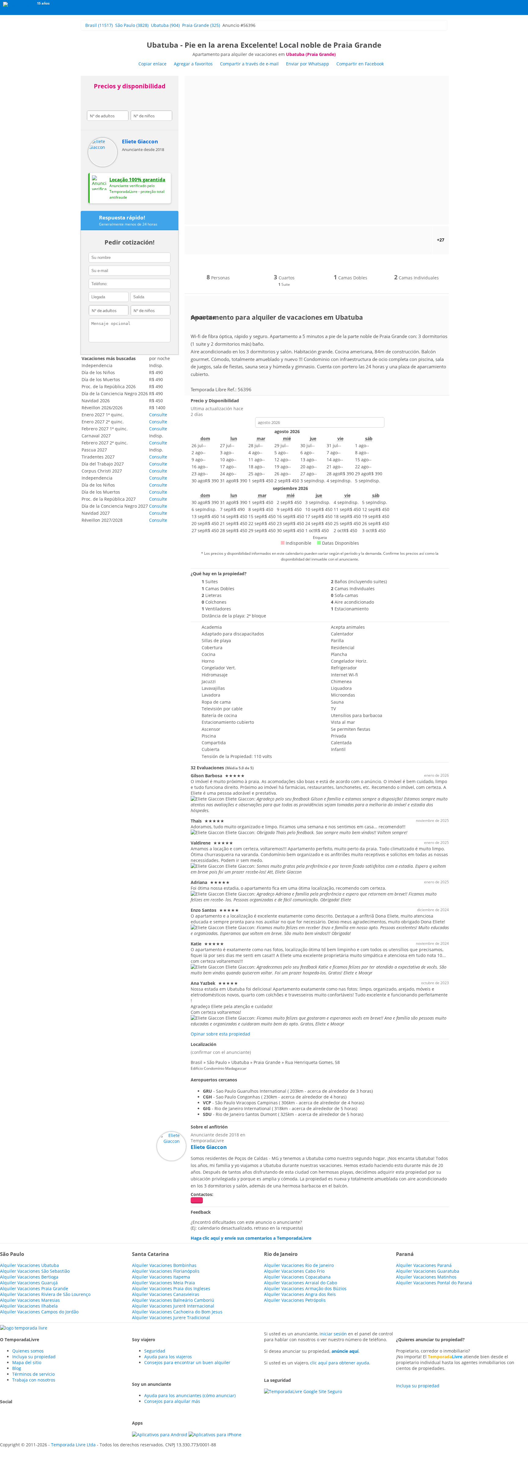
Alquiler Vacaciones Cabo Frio (294, 1271)
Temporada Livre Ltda (73, 1445)
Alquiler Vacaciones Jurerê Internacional (173, 1306)
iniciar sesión (333, 1334)
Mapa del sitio (26, 1362)
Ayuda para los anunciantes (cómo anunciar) (190, 1395)
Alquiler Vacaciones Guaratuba (427, 1271)
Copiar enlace (152, 64)
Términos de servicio (33, 1374)
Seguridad (154, 1351)
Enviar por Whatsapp (308, 64)
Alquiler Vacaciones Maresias (30, 1300)
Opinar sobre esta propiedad (220, 1034)
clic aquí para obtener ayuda (339, 1363)
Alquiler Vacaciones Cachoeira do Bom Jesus (177, 1312)
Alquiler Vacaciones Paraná (424, 1265)
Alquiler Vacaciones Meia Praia (163, 1283)
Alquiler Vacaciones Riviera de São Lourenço (45, 1294)
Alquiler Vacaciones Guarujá (29, 1283)
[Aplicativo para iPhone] (215, 1434)
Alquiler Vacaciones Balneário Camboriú (173, 1300)
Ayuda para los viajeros (168, 1357)
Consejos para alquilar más (172, 1401)
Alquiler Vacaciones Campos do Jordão (39, 1312)
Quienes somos (28, 1351)
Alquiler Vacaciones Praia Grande (34, 1288)
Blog (16, 1368)
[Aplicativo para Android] (160, 1434)
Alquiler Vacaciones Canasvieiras (165, 1294)
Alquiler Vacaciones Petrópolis (295, 1300)
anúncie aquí (345, 1351)
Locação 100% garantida (137, 179)
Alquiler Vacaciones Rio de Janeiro (299, 1265)
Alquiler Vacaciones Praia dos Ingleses (171, 1288)
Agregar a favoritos (193, 64)
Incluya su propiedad (34, 1357)
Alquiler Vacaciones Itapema (161, 1277)
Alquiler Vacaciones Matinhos (426, 1277)
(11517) (99, 25)
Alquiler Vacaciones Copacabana (297, 1277)
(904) (165, 25)
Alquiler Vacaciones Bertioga (29, 1277)
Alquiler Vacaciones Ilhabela (29, 1306)
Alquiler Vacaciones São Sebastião (35, 1271)
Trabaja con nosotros (33, 1380)
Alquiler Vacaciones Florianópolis (166, 1271)
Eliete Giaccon (140, 141)
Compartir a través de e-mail (249, 64)
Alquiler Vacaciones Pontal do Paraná (434, 1283)
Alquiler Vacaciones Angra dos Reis (300, 1294)
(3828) (131, 25)
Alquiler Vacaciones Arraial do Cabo (300, 1283)
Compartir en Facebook (360, 64)
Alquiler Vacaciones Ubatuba (29, 1265)
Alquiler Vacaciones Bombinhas (164, 1265)
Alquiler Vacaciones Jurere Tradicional (171, 1317)
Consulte (158, 415)
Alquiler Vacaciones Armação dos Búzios (305, 1288)
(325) (201, 25)
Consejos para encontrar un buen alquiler (187, 1362)
